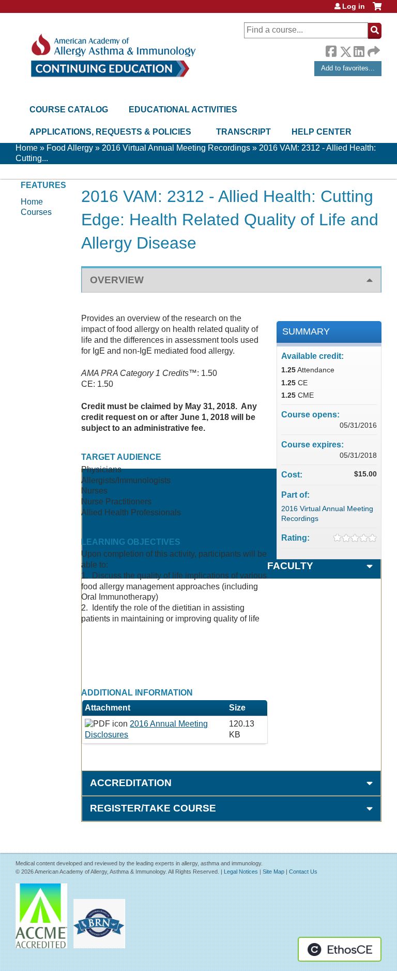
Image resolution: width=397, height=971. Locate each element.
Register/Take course (153, 808)
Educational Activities (183, 109)
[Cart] (377, 10)
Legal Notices (241, 871)
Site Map (273, 871)
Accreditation (131, 782)
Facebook (331, 50)
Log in (353, 6)
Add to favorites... (348, 68)
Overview (117, 279)
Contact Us (303, 871)
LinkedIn (359, 50)
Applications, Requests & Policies (110, 131)
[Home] (112, 55)
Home (27, 147)
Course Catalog (68, 109)
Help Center (322, 131)
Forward (373, 49)
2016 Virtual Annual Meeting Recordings (176, 147)
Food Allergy (70, 147)
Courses (36, 212)
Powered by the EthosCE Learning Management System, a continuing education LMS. (339, 949)
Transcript (243, 131)
